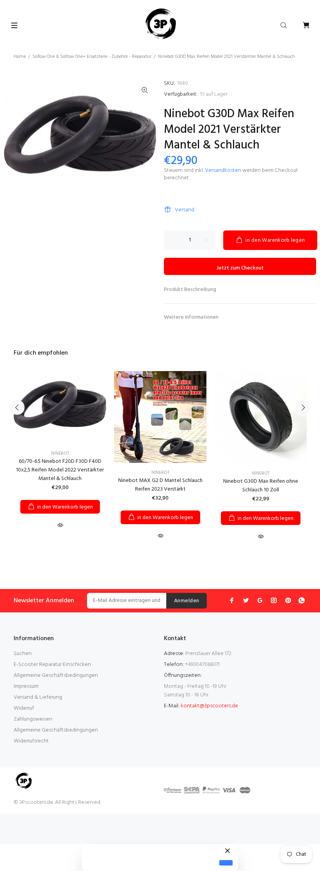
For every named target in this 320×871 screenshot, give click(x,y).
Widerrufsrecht (31, 741)
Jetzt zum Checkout (240, 268)
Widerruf (24, 708)
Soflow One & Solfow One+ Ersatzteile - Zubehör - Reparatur (91, 57)
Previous (17, 407)
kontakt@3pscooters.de (209, 705)
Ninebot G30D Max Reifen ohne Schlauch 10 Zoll (260, 485)
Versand (184, 209)
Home (20, 57)
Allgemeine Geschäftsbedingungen (56, 675)
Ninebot (60, 453)
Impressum (26, 686)
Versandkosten (223, 170)
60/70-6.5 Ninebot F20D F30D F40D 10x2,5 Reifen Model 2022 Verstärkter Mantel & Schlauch (60, 470)
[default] (226, 863)
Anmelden (186, 600)
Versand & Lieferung (38, 697)
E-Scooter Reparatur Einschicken (52, 664)
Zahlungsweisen (33, 719)
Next (302, 407)
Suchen (23, 653)
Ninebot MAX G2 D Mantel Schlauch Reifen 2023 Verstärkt (160, 485)
